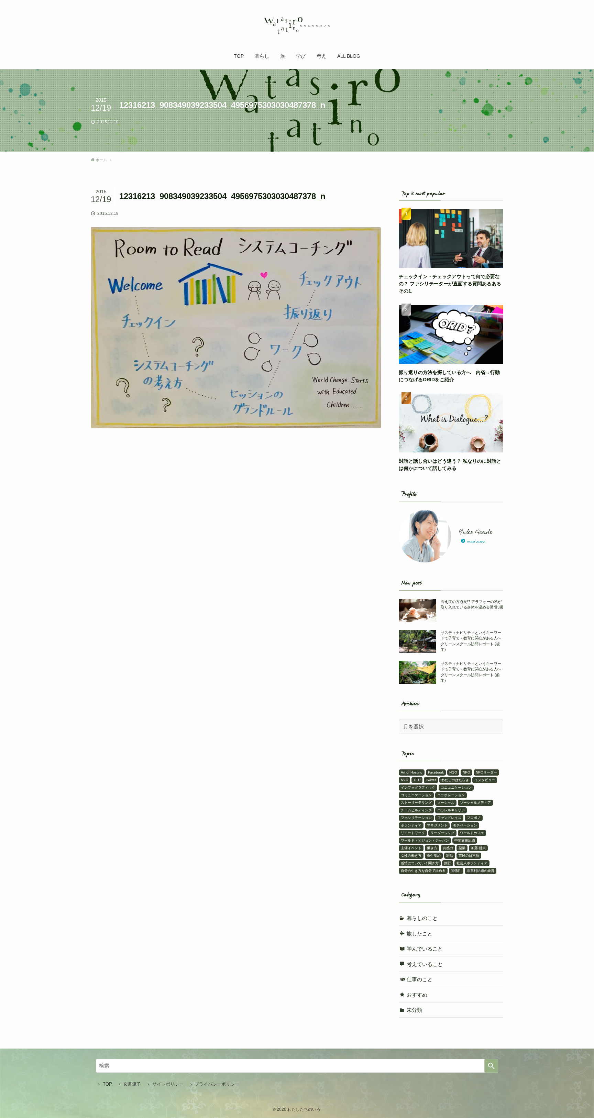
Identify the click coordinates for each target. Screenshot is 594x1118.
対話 (449, 855)
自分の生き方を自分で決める (423, 871)
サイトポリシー (168, 1084)
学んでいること (425, 949)
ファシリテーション (416, 818)
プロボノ (474, 818)
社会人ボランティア (471, 863)
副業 (462, 848)
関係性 (456, 871)
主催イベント (411, 848)
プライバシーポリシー (217, 1084)
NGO (453, 772)
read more (476, 541)
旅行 (447, 863)
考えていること (425, 964)
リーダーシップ (442, 833)
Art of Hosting (411, 772)
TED (417, 780)
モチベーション (465, 825)
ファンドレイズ (449, 818)
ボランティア (411, 825)
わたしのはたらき (455, 780)
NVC (404, 780)
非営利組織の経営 (480, 871)
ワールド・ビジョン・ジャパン (425, 840)
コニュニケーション (456, 787)
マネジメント (437, 825)
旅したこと (419, 933)
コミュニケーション (416, 795)
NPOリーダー (486, 772)
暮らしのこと (422, 918)
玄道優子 (132, 1084)
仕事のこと (419, 979)
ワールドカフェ (472, 833)
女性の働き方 (411, 855)
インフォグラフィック (418, 787)
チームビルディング (416, 810)
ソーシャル (445, 802)
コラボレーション (451, 795)
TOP (107, 1084)
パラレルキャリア (451, 810)
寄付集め (434, 855)
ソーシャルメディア (475, 802)
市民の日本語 (469, 855)
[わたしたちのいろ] (297, 25)
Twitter (431, 780)
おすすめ (417, 995)
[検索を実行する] (491, 1066)
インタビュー (484, 780)
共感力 (448, 848)
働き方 (432, 848)
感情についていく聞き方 (420, 863)
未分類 (414, 1010)
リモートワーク (413, 833)
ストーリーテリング (416, 802)
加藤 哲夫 (478, 848)
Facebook (436, 772)
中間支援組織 (464, 840)
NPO (466, 772)
